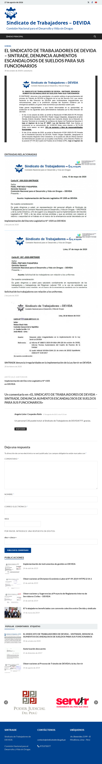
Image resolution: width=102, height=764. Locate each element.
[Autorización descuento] (13, 649)
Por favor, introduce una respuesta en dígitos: (30, 531)
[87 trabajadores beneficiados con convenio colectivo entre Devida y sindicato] (13, 608)
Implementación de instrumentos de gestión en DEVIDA (49, 564)
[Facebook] (92, 2)
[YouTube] (95, 2)
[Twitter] (88, 2)
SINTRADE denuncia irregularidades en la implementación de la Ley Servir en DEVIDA (48, 362)
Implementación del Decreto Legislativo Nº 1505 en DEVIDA (35, 220)
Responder (20, 429)
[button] (6, 702)
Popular (9, 626)
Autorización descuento (34, 648)
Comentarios (22, 626)
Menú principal (15, 36)
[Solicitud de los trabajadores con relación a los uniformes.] (51, 260)
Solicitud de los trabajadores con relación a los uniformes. (34, 291)
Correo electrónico (16, 507)
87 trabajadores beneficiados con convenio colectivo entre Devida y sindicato (59, 608)
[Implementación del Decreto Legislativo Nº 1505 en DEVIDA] (51, 189)
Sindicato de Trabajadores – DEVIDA (48, 22)
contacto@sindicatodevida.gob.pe (51, 739)
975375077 (45, 746)
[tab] (10, 626)
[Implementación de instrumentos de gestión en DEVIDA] (13, 564)
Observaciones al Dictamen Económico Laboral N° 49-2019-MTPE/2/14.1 (57, 578)
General (8, 46)
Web (7, 519)
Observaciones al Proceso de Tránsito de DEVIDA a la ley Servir (53, 663)
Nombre (9, 494)
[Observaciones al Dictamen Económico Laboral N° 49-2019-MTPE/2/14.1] (13, 579)
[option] (30, 702)
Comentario (12, 459)
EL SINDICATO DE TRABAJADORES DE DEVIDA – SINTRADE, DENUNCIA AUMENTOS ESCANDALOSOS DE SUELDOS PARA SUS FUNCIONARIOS (58, 635)
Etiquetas (35, 626)
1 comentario (27, 71)
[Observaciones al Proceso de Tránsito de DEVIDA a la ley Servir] (13, 663)
